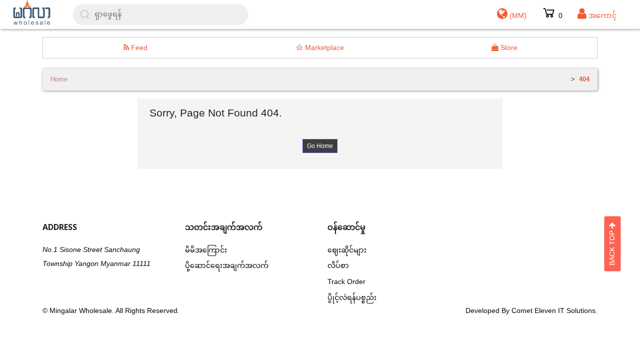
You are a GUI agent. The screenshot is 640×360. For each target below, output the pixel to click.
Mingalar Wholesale (81, 310)
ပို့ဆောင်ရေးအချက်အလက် (226, 266)
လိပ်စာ (338, 266)
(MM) (517, 16)
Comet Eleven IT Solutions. (555, 310)
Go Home (320, 146)
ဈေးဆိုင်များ (347, 250)
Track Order (347, 282)
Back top (612, 246)
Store (508, 48)
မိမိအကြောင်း (206, 250)
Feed (138, 48)
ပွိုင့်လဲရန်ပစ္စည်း (352, 298)
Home (59, 79)
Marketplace (323, 48)
